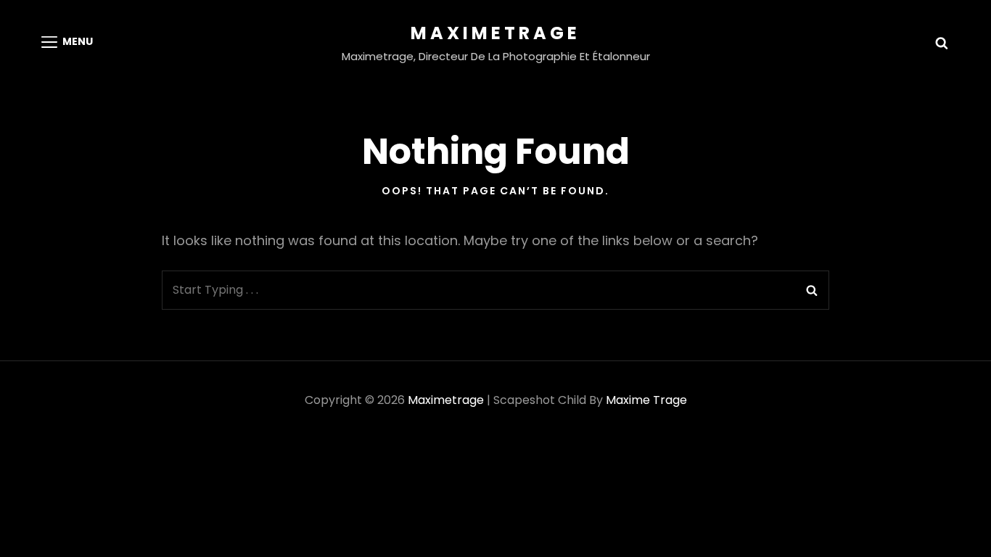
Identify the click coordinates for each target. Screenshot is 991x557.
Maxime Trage (646, 400)
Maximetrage (495, 33)
